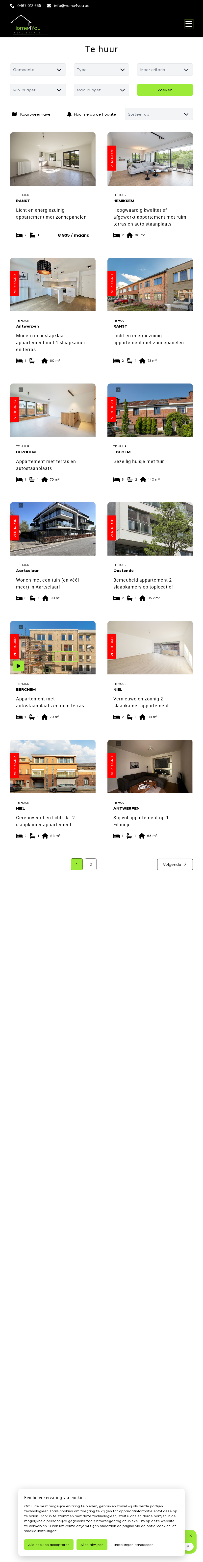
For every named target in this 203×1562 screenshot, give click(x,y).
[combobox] (38, 69)
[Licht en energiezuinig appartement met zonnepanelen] (53, 159)
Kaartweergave (35, 114)
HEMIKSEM (123, 200)
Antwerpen (27, 326)
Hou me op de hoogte (95, 114)
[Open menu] (189, 24)
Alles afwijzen (91, 1545)
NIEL (117, 689)
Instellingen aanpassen (133, 1545)
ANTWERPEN (126, 808)
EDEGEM (121, 451)
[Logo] (34, 24)
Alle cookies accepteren (49, 1545)
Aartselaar (27, 570)
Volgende (172, 864)
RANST (23, 200)
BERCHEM (26, 451)
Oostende (123, 570)
